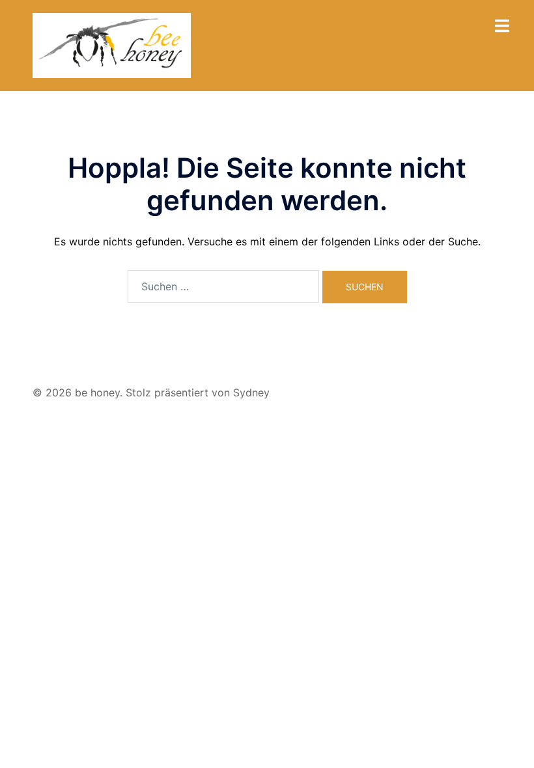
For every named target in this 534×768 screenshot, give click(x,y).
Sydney (251, 392)
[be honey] (112, 44)
